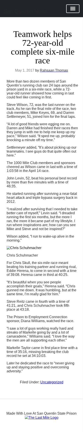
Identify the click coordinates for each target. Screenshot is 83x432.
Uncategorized (51, 382)
